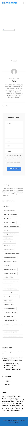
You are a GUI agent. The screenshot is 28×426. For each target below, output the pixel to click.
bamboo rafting (7, 218)
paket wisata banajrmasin (10, 269)
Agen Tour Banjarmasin (9, 210)
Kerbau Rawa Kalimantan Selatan (11, 253)
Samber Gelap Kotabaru (9, 308)
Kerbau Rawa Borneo (8, 249)
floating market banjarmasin (10, 234)
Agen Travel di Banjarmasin (10, 214)
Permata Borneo (8, 300)
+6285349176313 (8, 364)
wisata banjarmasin (8, 316)
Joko (14, 81)
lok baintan (6, 265)
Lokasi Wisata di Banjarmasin (10, 261)
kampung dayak (7, 238)
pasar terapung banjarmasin (10, 289)
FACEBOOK (7, 381)
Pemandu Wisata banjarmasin (11, 296)
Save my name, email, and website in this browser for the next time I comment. (14, 157)
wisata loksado (7, 328)
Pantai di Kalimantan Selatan (10, 281)
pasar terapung (7, 285)
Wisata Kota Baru (18, 324)
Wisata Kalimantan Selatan (10, 320)
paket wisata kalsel (8, 277)
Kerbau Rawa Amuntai (9, 241)
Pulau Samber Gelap (8, 304)
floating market (7, 230)
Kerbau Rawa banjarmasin (10, 245)
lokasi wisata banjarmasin (10, 257)
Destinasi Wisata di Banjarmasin (11, 226)
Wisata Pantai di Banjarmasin (11, 332)
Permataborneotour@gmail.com (12, 369)
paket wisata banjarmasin (10, 273)
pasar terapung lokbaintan (10, 292)
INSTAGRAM (8, 384)
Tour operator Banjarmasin (10, 312)
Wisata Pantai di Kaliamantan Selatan (13, 336)
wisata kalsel (7, 324)
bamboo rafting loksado (9, 222)
